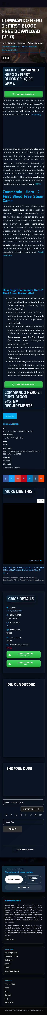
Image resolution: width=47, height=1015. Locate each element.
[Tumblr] (35, 478)
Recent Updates (11, 953)
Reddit (7, 967)
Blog (6, 991)
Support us (23, 887)
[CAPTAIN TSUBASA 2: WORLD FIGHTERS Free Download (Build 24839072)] (23, 533)
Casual (15, 611)
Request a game (33, 879)
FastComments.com (25, 849)
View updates (14, 879)
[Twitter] (12, 478)
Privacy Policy (10, 984)
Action (31, 560)
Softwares (8, 960)
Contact (8, 995)
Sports (36, 560)
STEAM (9, 648)
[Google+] (18, 478)
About (7, 988)
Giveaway (36, 114)
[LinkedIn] (30, 478)
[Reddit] (41, 478)
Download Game (25, 94)
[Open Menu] (4, 3)
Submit (12, 829)
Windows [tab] (9, 416)
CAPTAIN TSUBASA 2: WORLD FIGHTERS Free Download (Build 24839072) (23, 569)
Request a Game (11, 956)
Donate (7, 964)
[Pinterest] (24, 478)
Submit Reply (30, 809)
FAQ (6, 999)
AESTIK (38, 184)
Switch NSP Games (12, 971)
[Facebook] (6, 478)
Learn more (9, 940)
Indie (20, 611)
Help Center (9, 1002)
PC (7, 573)
